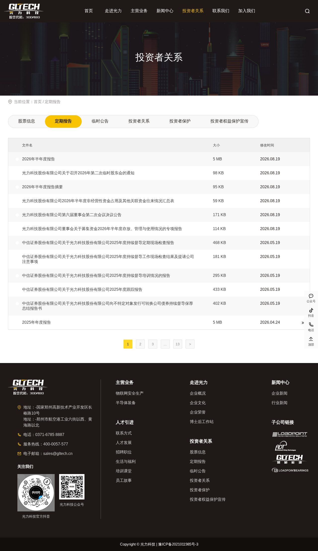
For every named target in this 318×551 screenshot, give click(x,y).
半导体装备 (126, 403)
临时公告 (100, 121)
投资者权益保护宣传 (229, 121)
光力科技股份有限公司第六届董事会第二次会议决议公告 (71, 215)
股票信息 (26, 121)
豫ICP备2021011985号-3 (178, 544)
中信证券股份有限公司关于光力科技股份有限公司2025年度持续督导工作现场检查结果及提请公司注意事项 (108, 259)
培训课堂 (124, 471)
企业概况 (198, 393)
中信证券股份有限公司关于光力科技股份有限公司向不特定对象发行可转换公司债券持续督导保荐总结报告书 (107, 305)
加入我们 (246, 10)
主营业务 (139, 10)
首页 (88, 10)
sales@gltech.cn (58, 453)
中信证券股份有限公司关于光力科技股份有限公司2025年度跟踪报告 (82, 289)
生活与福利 (126, 461)
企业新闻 (279, 393)
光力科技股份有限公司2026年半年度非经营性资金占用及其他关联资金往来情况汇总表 (98, 201)
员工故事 (124, 480)
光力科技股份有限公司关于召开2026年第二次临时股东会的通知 (78, 173)
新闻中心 (165, 10)
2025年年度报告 (36, 322)
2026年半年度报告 (38, 159)
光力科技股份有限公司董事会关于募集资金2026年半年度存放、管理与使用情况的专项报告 (102, 229)
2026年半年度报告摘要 (42, 187)
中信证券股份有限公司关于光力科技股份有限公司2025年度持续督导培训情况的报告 (96, 275)
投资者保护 (180, 121)
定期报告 (63, 121)
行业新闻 (279, 403)
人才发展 (124, 442)
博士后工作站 (202, 422)
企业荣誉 (198, 412)
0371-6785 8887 (49, 434)
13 (178, 344)
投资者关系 (192, 10)
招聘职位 (124, 452)
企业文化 (198, 403)
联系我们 (220, 10)
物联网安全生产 (130, 393)
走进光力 (113, 10)
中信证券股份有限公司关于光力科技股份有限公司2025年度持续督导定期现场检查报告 (98, 243)
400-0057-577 (55, 444)
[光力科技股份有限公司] (23, 11)
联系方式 (124, 433)
